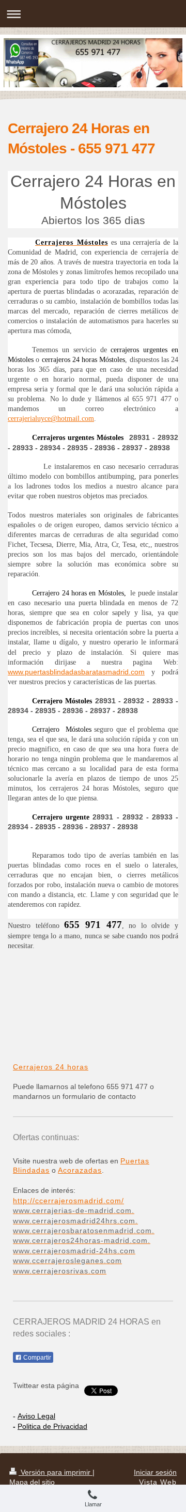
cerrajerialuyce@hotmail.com (51, 418)
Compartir (36, 1357)
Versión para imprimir (55, 1472)
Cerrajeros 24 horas (50, 1067)
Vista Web (158, 1482)
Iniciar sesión (155, 1472)
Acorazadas (80, 1170)
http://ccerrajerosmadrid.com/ (68, 1200)
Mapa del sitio (32, 1482)
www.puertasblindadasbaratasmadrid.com (76, 672)
